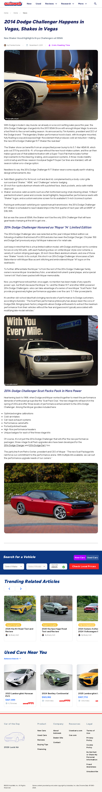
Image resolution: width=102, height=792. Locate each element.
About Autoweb (57, 731)
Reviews (41, 740)
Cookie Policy (89, 746)
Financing (41, 749)
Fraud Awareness (91, 765)
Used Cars (92, 557)
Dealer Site (58, 738)
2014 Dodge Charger (14, 445)
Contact (56, 742)
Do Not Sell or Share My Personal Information (91, 756)
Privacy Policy (89, 739)
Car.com (72, 735)
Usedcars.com (75, 730)
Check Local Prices (84, 566)
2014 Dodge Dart (37, 445)
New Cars (80, 557)
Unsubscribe (92, 771)
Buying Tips (42, 744)
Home (6, 13)
